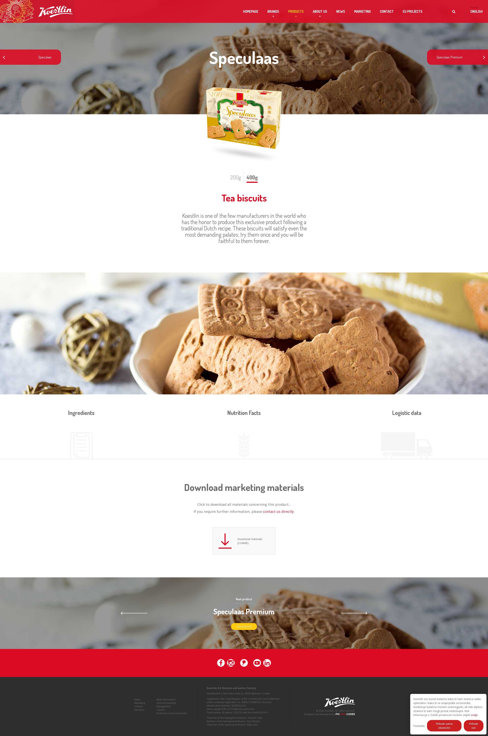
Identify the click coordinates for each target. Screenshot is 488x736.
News (340, 11)
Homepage (250, 11)
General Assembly (166, 703)
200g (235, 177)
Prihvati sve (473, 726)
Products (296, 11)
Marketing (362, 11)
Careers (161, 709)
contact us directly (278, 511)
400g (252, 177)
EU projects (412, 11)
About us (320, 11)
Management (164, 706)
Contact (387, 11)
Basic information (166, 699)
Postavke (419, 726)
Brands (273, 11)
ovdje (474, 715)
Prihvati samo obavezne (444, 726)
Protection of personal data (171, 713)
